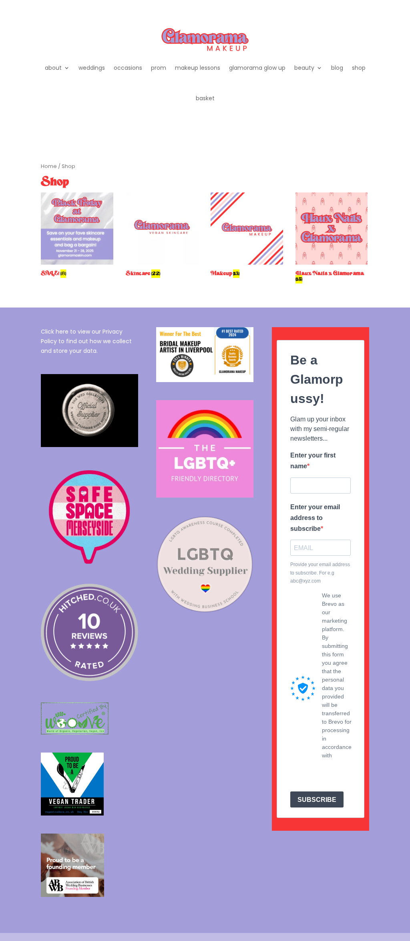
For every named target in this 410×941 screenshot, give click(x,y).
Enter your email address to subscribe (315, 518)
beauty (304, 68)
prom (158, 68)
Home (49, 166)
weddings (91, 68)
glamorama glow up (257, 68)
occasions (128, 68)
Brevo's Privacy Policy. (331, 772)
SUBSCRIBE (316, 799)
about (53, 68)
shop (359, 68)
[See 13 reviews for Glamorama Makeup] (89, 679)
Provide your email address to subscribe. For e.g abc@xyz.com (320, 573)
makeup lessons (197, 68)
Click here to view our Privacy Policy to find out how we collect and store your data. (86, 341)
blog (337, 68)
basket (205, 98)
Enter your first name (313, 460)
